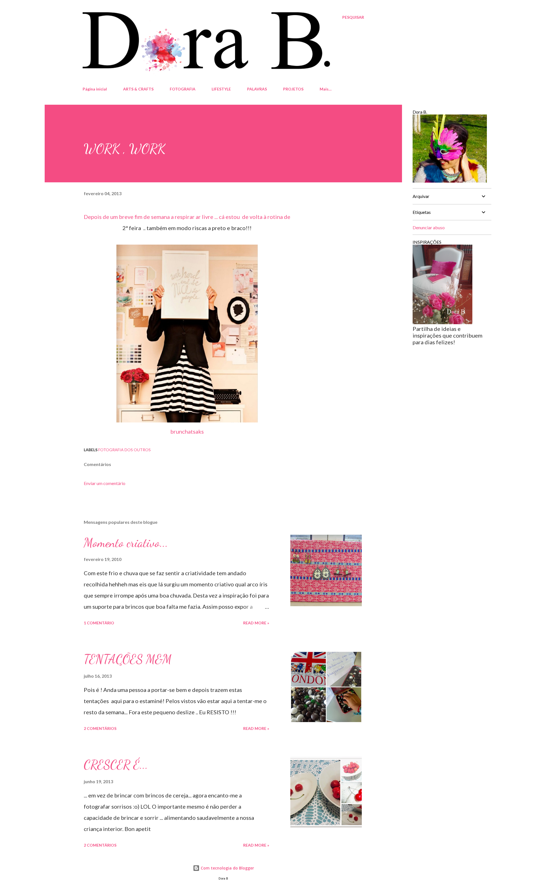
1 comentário (99, 622)
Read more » (256, 622)
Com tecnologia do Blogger (227, 868)
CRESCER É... (116, 765)
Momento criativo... (126, 543)
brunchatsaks (187, 431)
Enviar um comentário (104, 483)
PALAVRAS (257, 89)
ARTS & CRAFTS (138, 89)
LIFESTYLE (221, 89)
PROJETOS (293, 89)
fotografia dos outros (124, 449)
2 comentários (100, 728)
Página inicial (95, 89)
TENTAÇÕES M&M (128, 659)
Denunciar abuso (429, 227)
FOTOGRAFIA (182, 89)
